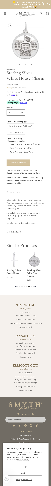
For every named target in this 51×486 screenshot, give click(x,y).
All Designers (25, 435)
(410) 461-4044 (25, 369)
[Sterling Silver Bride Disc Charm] (34, 259)
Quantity (10, 107)
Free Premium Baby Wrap (21, 152)
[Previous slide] (16, 287)
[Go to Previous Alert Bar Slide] (47, 4)
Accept (24, 466)
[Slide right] (31, 64)
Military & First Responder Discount (25, 439)
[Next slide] (34, 287)
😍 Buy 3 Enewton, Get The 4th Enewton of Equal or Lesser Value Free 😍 (29, 4)
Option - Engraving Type (17, 121)
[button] (14, 192)
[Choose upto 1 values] (16, 141)
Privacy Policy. (23, 459)
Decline (24, 473)
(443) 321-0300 (25, 339)
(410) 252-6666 (25, 308)
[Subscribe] (43, 420)
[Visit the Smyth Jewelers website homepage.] (25, 14)
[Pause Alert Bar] (44, 4)
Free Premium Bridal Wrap (22, 148)
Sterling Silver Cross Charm (14, 271)
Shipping (9, 88)
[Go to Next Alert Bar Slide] (49, 4)
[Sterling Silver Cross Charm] (14, 259)
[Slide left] (20, 64)
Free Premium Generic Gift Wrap (25, 144)
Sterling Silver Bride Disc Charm (34, 273)
